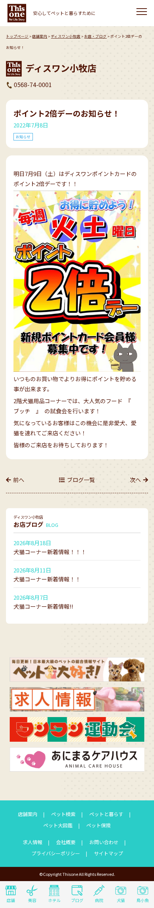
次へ (135, 480)
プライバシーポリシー (55, 853)
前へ (18, 480)
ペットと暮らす (106, 814)
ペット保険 (98, 825)
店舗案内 (39, 36)
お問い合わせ (103, 842)
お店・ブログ (95, 36)
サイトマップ (108, 853)
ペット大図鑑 (58, 825)
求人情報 (32, 842)
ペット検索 (63, 814)
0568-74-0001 (33, 84)
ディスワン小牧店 (65, 36)
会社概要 (66, 842)
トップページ (17, 36)
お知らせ (23, 136)
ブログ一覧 (81, 480)
